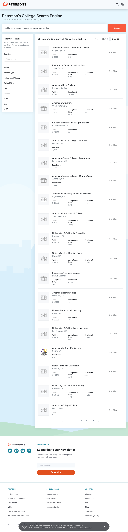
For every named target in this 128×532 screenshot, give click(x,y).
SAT (6, 104)
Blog (87, 507)
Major (6, 67)
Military (11, 507)
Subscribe (56, 472)
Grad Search (51, 499)
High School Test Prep (16, 511)
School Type (9, 72)
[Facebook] (16, 451)
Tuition (7, 93)
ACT (6, 109)
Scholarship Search (53, 503)
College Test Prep (14, 494)
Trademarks (89, 511)
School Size (9, 83)
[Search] (117, 4)
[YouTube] (22, 451)
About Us (88, 494)
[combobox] (17, 59)
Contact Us (89, 499)
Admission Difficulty (12, 78)
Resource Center (52, 507)
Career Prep (12, 503)
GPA (6, 99)
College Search (52, 494)
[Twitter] (10, 451)
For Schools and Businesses (18, 516)
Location (7, 54)
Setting (7, 88)
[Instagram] (29, 451)
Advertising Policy (92, 516)
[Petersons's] (14, 4)
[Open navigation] (122, 4)
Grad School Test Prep (16, 499)
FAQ (86, 503)
